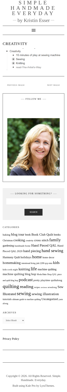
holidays (26, 257)
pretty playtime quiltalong (47, 280)
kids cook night (10, 269)
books (57, 234)
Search (33, 212)
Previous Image (16, 85)
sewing (24, 293)
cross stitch (41, 240)
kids (56, 263)
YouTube (36, 108)
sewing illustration (45, 294)
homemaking (12, 263)
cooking (19, 240)
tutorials (7, 299)
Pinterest (40, 108)
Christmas (8, 240)
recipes (37, 287)
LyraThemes (47, 385)
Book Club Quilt (42, 234)
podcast (26, 279)
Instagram (27, 108)
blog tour (17, 234)
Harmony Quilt (11, 257)
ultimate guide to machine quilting (26, 299)
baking (6, 234)
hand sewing (52, 250)
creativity (29, 240)
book (28, 234)
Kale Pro (31, 385)
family (55, 240)
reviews (44, 287)
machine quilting (47, 269)
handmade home (23, 245)
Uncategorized (49, 299)
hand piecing (32, 251)
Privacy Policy (11, 338)
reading (26, 286)
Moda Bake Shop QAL (47, 274)
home (37, 257)
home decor (48, 257)
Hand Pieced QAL (44, 245)
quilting (11, 286)
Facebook (31, 108)
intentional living (28, 263)
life (34, 268)
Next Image (53, 85)
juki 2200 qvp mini (44, 263)
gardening (8, 245)
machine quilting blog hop (19, 274)
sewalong (52, 287)
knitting (24, 269)
